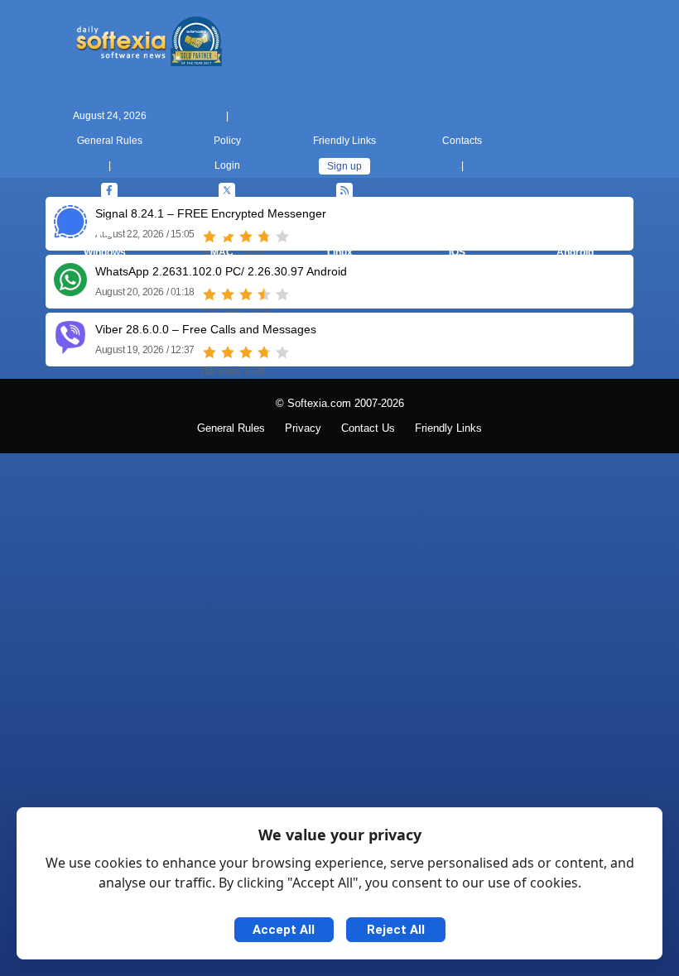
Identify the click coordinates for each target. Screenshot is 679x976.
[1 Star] (209, 294)
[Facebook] (109, 191)
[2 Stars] (227, 294)
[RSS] (344, 191)
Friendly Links (344, 140)
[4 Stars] (264, 294)
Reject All (396, 929)
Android (575, 252)
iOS (457, 252)
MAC (222, 252)
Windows (105, 252)
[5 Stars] (282, 294)
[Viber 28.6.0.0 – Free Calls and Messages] (70, 348)
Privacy (303, 428)
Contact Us (368, 428)
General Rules (109, 140)
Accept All (284, 929)
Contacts (462, 140)
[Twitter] (227, 191)
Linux (340, 252)
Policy (227, 140)
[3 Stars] (246, 294)
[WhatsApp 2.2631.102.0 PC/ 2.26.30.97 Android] (70, 290)
